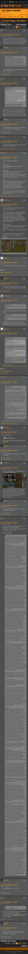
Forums (11, 2)
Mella (2, 517)
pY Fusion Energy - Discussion (13, 20)
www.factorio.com (5, 12)
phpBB (10, 951)
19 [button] (14, 27)
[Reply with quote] (24, 30)
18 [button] (12, 27)
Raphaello (5, 199)
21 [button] (18, 27)
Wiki (16, 2)
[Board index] (11, 6)
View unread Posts (4, 274)
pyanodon (7, 22)
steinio (5, 257)
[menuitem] (6, 15)
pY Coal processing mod (5, 73)
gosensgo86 (3, 29)
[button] (7, 27)
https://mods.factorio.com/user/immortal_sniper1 (9, 149)
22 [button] (20, 27)
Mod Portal (22, 2)
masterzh (5, 462)
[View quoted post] (13, 907)
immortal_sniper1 (4, 136)
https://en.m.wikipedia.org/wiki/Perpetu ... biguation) (14, 366)
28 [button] (23, 27)
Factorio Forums (11, 10)
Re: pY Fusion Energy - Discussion (10, 34)
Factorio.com (4, 2)
